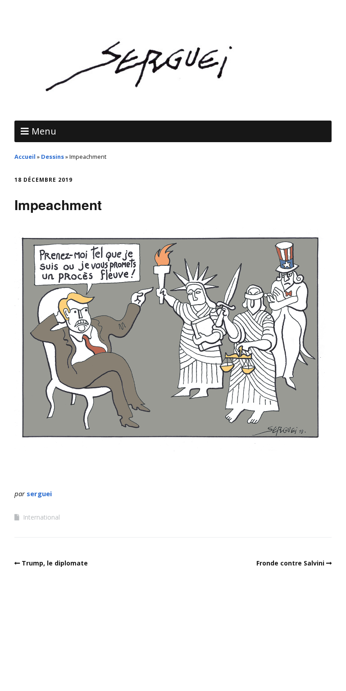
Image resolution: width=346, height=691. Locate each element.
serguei (39, 493)
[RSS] (173, 664)
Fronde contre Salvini (290, 563)
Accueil (25, 157)
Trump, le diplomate (55, 563)
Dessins (52, 157)
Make (126, 642)
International (41, 517)
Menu (44, 131)
